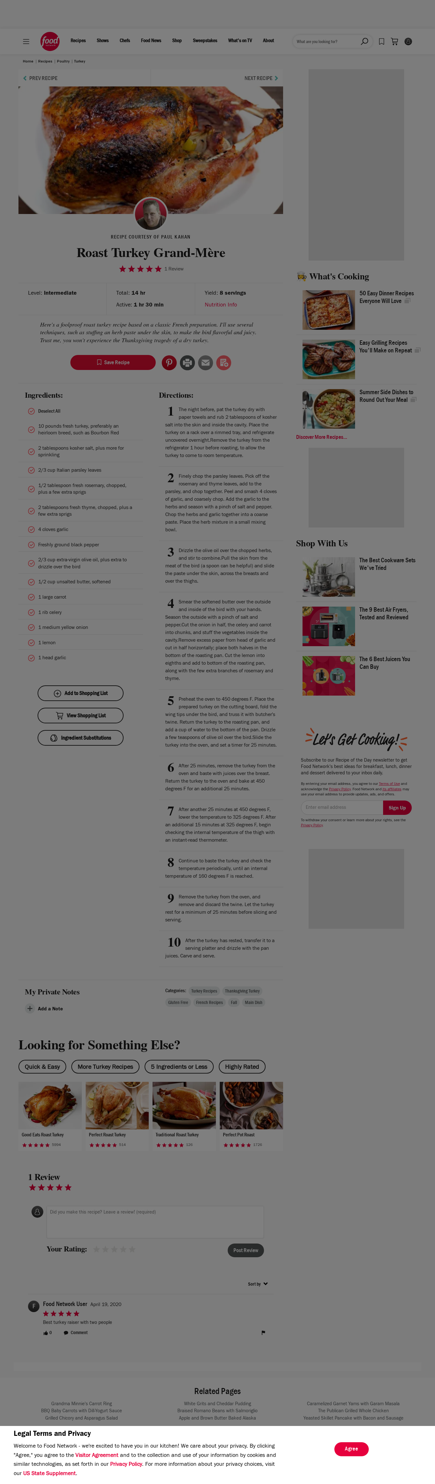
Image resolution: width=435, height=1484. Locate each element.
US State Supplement (49, 1474)
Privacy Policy (126, 1465)
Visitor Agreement (96, 1456)
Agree (351, 1449)
